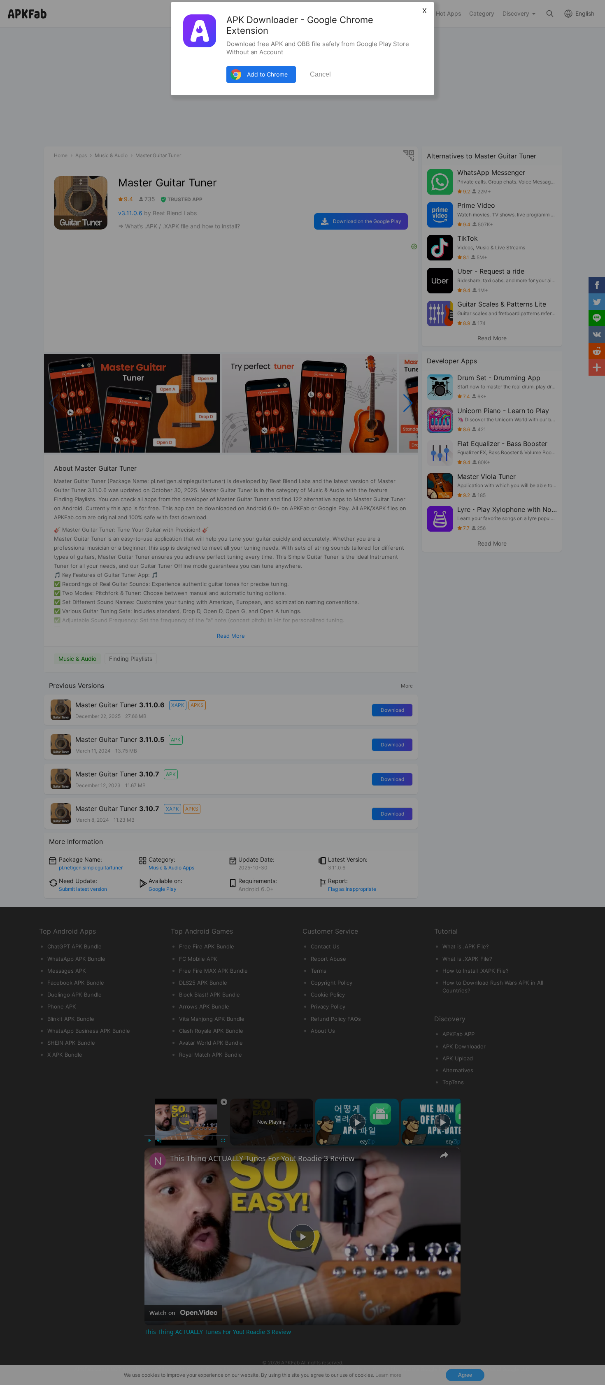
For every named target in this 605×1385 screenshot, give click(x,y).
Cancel (320, 74)
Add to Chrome (267, 74)
